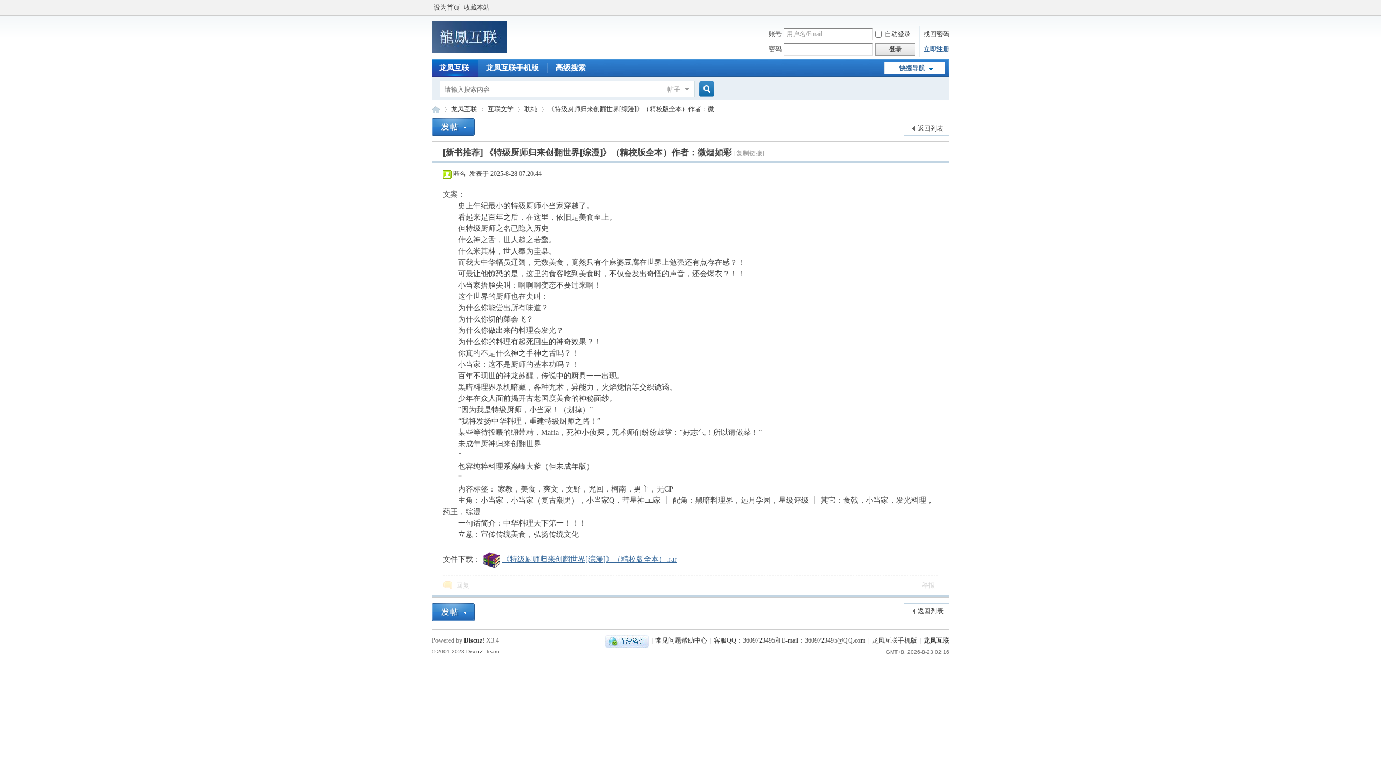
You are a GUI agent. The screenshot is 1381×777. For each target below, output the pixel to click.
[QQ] (627, 640)
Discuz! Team (482, 652)
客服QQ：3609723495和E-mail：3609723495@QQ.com (789, 640)
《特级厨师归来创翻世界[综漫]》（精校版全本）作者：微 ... (634, 109)
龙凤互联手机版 (512, 68)
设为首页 (447, 7)
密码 (775, 49)
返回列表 (931, 128)
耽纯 (530, 109)
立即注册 (936, 49)
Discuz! (474, 640)
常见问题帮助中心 (681, 640)
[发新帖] (453, 127)
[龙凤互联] (469, 51)
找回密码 (936, 34)
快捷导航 (912, 68)
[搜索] (705, 89)
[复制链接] (749, 153)
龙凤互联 (454, 68)
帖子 (673, 89)
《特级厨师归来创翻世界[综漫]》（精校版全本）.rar (589, 559)
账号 (775, 34)
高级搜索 (571, 68)
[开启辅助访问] (946, 7)
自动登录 (898, 34)
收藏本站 (477, 7)
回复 (462, 585)
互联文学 (501, 109)
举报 (928, 585)
